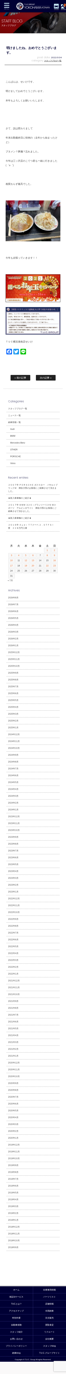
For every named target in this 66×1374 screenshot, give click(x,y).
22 (47, 566)
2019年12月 (14, 1145)
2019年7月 (13, 1179)
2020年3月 (13, 1124)
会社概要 (49, 1339)
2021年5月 (13, 1028)
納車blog (16, 1353)
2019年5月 (13, 1192)
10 (11, 560)
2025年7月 (13, 686)
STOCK (56, 10)
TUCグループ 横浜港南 (33, 6)
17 (11, 566)
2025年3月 (13, 714)
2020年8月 (13, 1090)
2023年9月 (13, 837)
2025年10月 (14, 666)
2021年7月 (13, 1015)
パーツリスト (49, 1297)
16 (54, 560)
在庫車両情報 (49, 1290)
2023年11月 (14, 823)
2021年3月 (13, 1042)
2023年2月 (13, 885)
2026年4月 (13, 625)
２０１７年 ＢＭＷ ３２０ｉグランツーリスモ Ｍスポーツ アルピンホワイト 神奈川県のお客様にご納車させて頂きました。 (32, 508)
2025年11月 (14, 659)
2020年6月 (13, 1104)
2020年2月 (13, 1131)
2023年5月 (13, 864)
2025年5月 (13, 700)
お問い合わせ (16, 1339)
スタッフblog (49, 1346)
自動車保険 (16, 1325)
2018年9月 (13, 1247)
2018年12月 (14, 1227)
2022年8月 (13, 926)
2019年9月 (13, 1165)
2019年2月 (13, 1213)
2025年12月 (14, 652)
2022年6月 (13, 939)
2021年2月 (13, 1049)
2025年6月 (13, 693)
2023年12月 (14, 816)
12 (26, 560)
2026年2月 (13, 638)
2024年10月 (14, 748)
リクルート (49, 1332)
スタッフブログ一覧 (53, 60)
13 (33, 560)
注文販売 (49, 1318)
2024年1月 (13, 809)
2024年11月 (14, 741)
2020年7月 (13, 1097)
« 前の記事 (20, 377)
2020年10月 (14, 1076)
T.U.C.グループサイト (49, 1353)
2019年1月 (13, 1220)
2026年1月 (13, 645)
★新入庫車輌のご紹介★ (19, 498)
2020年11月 (14, 1069)
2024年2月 (13, 803)
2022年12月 (14, 898)
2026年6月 (13, 611)
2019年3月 (13, 1206)
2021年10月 (14, 994)
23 (54, 566)
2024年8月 (13, 762)
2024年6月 (13, 775)
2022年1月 (13, 974)
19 (26, 566)
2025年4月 (13, 707)
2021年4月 (13, 1035)
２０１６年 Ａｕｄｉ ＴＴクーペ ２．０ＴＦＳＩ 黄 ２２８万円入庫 (32, 526)
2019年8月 (13, 1172)
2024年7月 (13, 768)
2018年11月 (14, 1233)
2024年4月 (13, 789)
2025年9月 (13, 673)
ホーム (16, 1290)
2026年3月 (13, 632)
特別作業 (16, 1318)
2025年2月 (13, 721)
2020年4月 (13, 1117)
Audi (12, 429)
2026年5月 (13, 618)
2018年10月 (14, 1240)
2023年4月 (13, 871)
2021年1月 (13, 1056)
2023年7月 (13, 850)
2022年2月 (13, 967)
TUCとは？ (16, 1304)
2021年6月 (13, 1021)
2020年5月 (13, 1110)
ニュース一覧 (14, 415)
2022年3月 (13, 960)
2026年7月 (13, 604)
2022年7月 (13, 933)
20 (33, 566)
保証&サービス (16, 1297)
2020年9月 (13, 1083)
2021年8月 (13, 1008)
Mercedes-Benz (17, 443)
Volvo (12, 463)
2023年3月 (13, 878)
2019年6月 (13, 1186)
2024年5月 (13, 782)
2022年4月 (13, 953)
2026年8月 (13, 597)
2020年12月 (14, 1062)
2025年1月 (13, 727)
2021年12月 (14, 980)
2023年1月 (13, 892)
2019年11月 (14, 1151)
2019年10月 (14, 1158)
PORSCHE (15, 456)
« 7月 (10, 580)
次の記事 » (46, 377)
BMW (12, 436)
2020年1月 (13, 1138)
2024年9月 (13, 755)
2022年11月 (14, 905)
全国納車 (49, 1311)
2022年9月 (13, 919)
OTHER (14, 449)
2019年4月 (13, 1199)
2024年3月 (13, 796)
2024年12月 (14, 734)
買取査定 (49, 1325)
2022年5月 (13, 946)
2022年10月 (14, 912)
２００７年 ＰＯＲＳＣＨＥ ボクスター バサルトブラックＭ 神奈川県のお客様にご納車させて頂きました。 (33, 488)
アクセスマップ (16, 1311)
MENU (6, 6)
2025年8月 (13, 679)
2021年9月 (13, 1001)
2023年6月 (13, 857)
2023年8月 (13, 844)
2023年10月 (14, 830)
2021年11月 (14, 987)
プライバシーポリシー (16, 1346)
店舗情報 (49, 1304)
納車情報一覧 (14, 422)
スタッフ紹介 (16, 1332)
